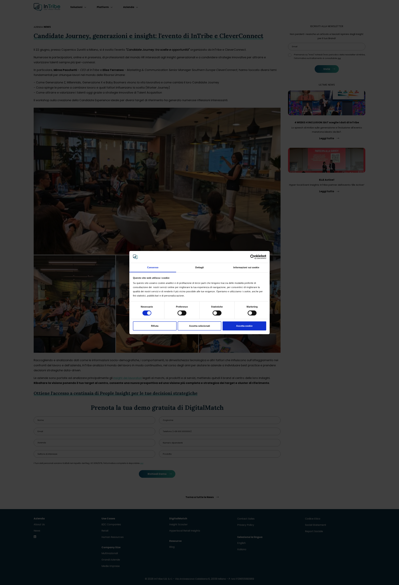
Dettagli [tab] (199, 267)
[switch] (182, 313)
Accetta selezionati (199, 326)
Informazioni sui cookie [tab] (246, 267)
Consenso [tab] (152, 267)
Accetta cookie (244, 326)
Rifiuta (154, 326)
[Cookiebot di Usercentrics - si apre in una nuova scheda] (252, 257)
